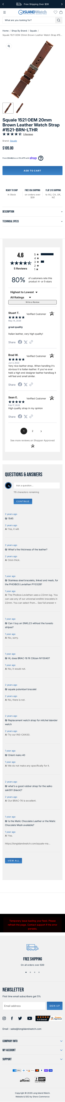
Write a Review (32, 302)
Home (5, 30)
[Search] (59, 20)
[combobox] (29, 20)
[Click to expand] (9, 46)
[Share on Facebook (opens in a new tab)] (20, 342)
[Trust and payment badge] (40, 1080)
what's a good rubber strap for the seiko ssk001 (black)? (28, 788)
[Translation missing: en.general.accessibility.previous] (3, 4)
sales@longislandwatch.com (25, 1028)
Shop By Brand (19, 30)
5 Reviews (28, 134)
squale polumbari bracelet (22, 689)
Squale (33, 30)
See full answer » (47, 602)
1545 (10, 518)
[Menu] (4, 12)
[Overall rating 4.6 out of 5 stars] (12, 134)
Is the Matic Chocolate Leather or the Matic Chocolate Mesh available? (30, 823)
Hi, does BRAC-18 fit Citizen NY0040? (29, 658)
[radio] (45, 254)
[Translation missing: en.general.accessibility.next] (61, 4)
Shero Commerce (41, 1096)
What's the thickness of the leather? (27, 549)
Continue (23, 501)
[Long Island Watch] (32, 12)
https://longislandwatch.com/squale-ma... (27, 843)
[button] (8, 108)
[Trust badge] (48, 1018)
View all (13, 860)
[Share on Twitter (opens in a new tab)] (26, 342)
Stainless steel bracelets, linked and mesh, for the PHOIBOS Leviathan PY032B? (31, 582)
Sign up (55, 1005)
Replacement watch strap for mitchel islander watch (31, 722)
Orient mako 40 (16, 755)
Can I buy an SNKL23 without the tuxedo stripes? (29, 625)
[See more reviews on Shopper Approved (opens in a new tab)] (31, 342)
